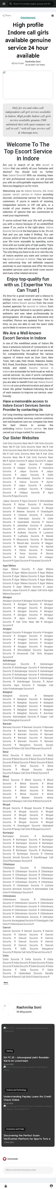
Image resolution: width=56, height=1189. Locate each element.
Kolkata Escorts (27, 532)
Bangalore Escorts (28, 508)
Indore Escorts (17, 175)
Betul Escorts (12, 755)
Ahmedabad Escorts (30, 478)
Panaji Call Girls (22, 829)
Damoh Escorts (12, 931)
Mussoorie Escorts (28, 539)
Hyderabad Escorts (28, 522)
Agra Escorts (20, 496)
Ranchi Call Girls (22, 976)
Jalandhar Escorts (27, 525)
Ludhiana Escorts (28, 536)
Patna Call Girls (21, 748)
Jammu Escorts (26, 528)
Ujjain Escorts (21, 560)
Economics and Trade (15, 1129)
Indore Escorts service (28, 428)
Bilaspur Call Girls (23, 801)
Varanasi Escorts (40, 560)
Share (8, 15)
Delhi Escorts (29, 948)
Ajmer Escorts (17, 460)
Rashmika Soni (32, 61)
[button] (31, 3)
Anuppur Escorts (12, 632)
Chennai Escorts (28, 514)
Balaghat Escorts (19, 695)
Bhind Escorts (12, 779)
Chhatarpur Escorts (18, 867)
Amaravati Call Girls (29, 653)
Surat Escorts (28, 557)
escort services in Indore (21, 259)
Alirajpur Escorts (12, 600)
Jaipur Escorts (36, 460)
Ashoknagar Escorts (18, 664)
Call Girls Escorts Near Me (17, 443)
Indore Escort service (24, 302)
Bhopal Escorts (32, 769)
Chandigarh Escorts (28, 825)
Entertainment (28, 17)
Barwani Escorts (12, 727)
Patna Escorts (29, 550)
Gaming (9, 1051)
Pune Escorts (28, 553)
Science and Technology (16, 1090)
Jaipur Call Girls (38, 590)
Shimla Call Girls (22, 952)
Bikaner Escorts (26, 511)
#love (6, 983)
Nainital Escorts (28, 546)
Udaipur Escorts (28, 467)
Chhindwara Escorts (18, 899)
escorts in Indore (36, 306)
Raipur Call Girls (22, 772)
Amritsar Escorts (22, 888)
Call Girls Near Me (28, 621)
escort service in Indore (27, 194)
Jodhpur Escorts (29, 488)
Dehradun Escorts (29, 518)
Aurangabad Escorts (23, 920)
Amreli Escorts (22, 857)
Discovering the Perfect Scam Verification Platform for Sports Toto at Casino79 (28, 1139)
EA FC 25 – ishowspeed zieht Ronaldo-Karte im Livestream (27, 1059)
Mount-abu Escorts (28, 543)
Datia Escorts (12, 959)
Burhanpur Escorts (19, 836)
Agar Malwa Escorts (18, 569)
